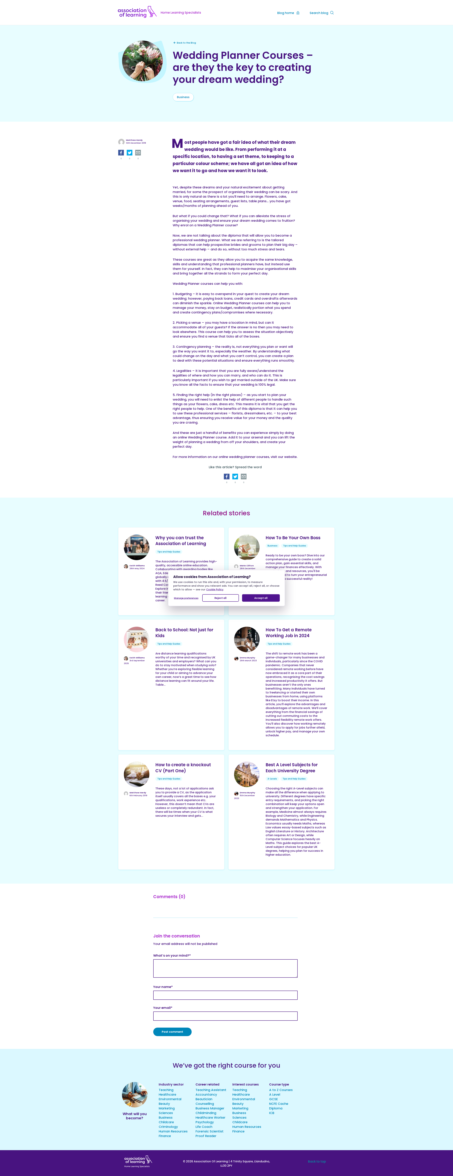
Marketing (167, 1108)
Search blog (319, 13)
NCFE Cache (278, 1103)
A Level (274, 1094)
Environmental (170, 1099)
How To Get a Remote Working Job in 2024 (289, 633)
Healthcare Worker (210, 1117)
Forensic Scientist (209, 1131)
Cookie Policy (214, 589)
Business (183, 97)
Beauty (164, 1103)
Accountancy (206, 1094)
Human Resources (173, 1131)
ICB (271, 1113)
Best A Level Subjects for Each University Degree (292, 768)
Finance (165, 1136)
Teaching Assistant (211, 1090)
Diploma (275, 1108)
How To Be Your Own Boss (293, 538)
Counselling (205, 1103)
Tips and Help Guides (168, 551)
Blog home (285, 13)
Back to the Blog (186, 42)
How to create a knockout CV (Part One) (183, 768)
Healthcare (167, 1094)
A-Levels (272, 778)
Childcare (166, 1122)
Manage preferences (186, 598)
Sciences (166, 1113)
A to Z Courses (281, 1090)
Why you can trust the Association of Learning (180, 541)
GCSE (273, 1099)
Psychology (205, 1122)
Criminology (168, 1126)
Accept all (261, 598)
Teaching (166, 1090)
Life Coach (204, 1126)
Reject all (220, 598)
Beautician (204, 1099)
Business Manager (210, 1108)
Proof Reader (206, 1136)
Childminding (206, 1113)
